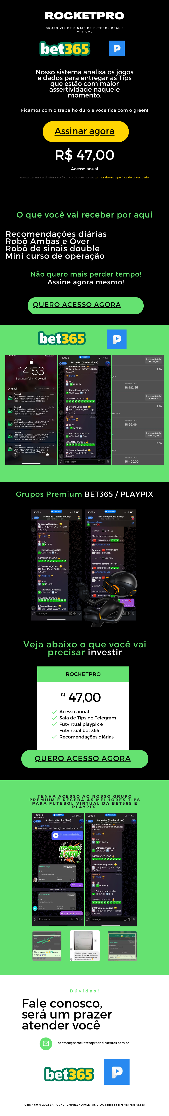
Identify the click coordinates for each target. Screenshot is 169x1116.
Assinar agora (85, 130)
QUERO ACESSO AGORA (77, 304)
